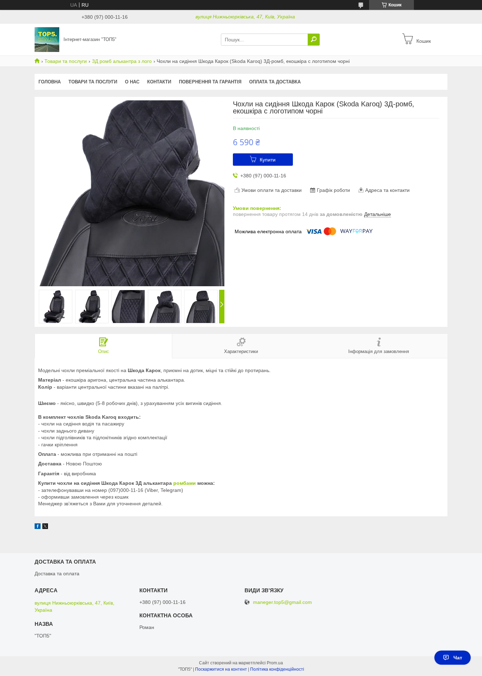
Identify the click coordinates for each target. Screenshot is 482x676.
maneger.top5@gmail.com (282, 602)
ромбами (184, 483)
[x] (45, 527)
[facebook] (38, 527)
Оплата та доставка (275, 81)
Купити (268, 160)
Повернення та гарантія (210, 81)
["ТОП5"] (47, 39)
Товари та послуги (65, 61)
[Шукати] (314, 40)
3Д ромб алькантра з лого (122, 61)
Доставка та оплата (57, 573)
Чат (457, 657)
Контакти (159, 81)
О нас (132, 81)
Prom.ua (275, 662)
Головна (49, 81)
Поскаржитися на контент (221, 669)
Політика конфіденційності (277, 669)
